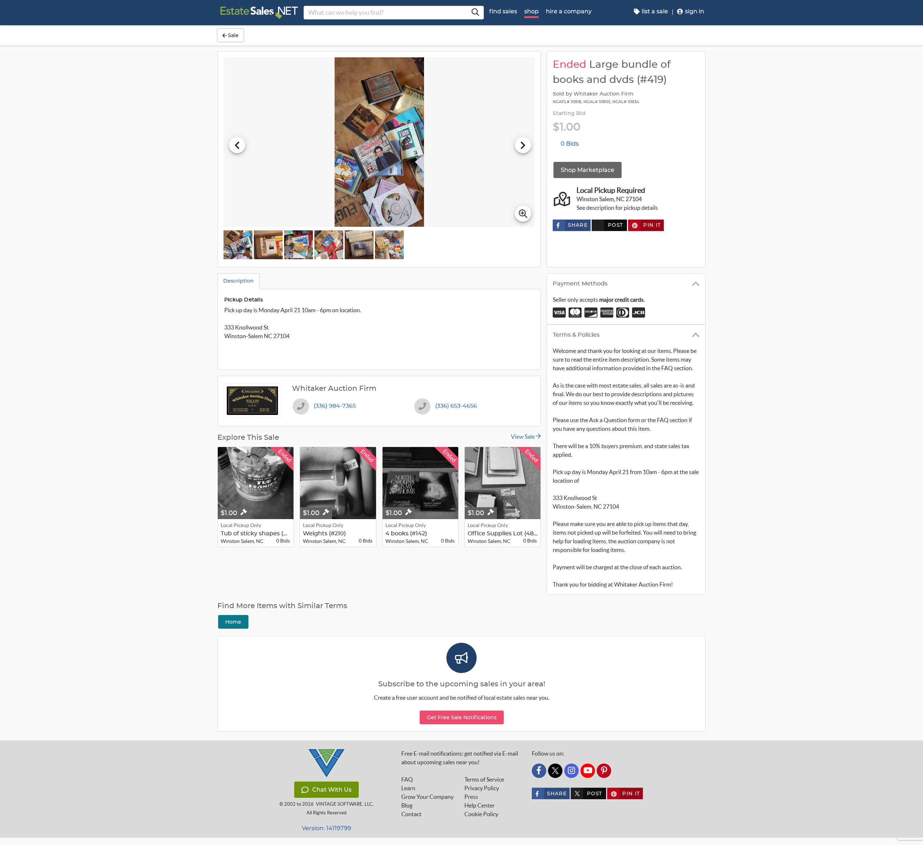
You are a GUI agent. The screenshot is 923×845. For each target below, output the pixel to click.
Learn (408, 788)
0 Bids (570, 143)
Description (238, 281)
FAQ (407, 779)
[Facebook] (539, 771)
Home (233, 622)
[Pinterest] (604, 771)
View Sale (523, 436)
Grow (427, 796)
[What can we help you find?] (475, 12)
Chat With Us (332, 789)
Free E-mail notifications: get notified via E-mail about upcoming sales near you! (459, 757)
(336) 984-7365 (335, 406)
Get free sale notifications (461, 717)
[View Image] (238, 244)
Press (471, 796)
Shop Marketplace (587, 170)
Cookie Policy (481, 814)
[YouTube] (587, 771)
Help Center (479, 805)
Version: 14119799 (326, 828)
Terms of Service (484, 779)
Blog (406, 805)
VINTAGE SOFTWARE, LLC (344, 804)
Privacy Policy (481, 788)
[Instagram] (571, 771)
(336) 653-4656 (456, 406)
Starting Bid (569, 113)
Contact (411, 814)
